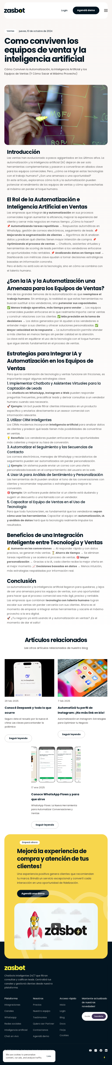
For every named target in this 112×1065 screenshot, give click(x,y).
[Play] (56, 926)
